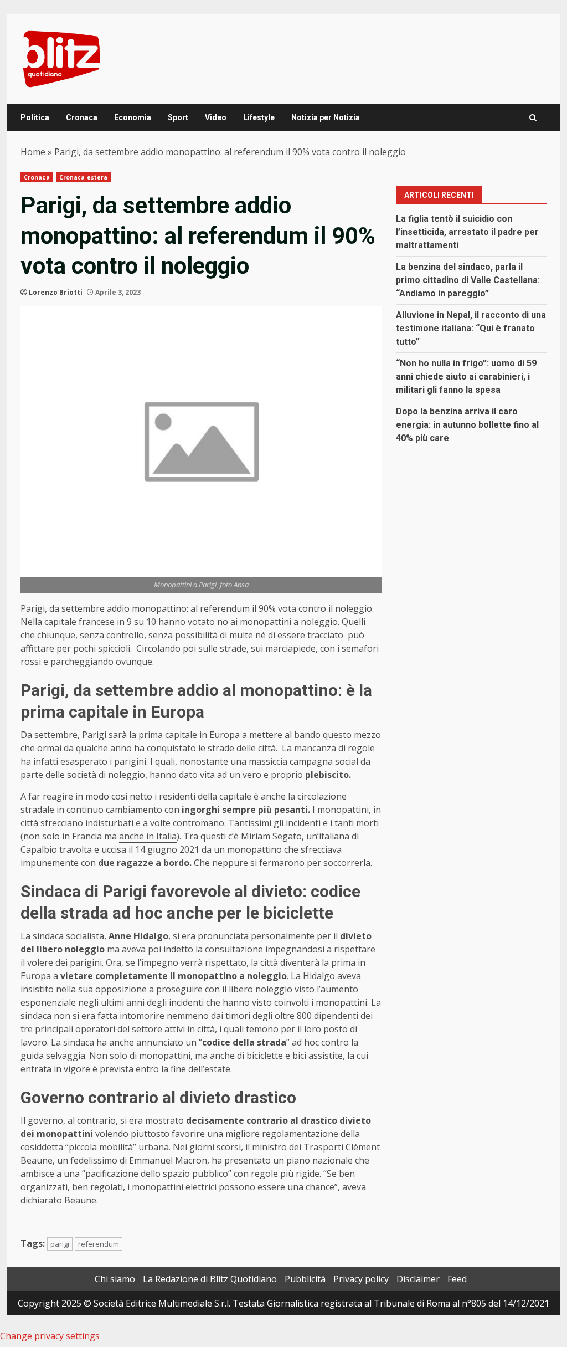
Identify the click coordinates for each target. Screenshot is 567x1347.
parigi (59, 1244)
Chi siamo (115, 1279)
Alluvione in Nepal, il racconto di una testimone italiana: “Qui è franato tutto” (471, 328)
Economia (132, 117)
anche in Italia (148, 836)
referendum (98, 1244)
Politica (34, 117)
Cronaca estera (83, 177)
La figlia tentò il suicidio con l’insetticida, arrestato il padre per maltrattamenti (467, 231)
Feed (457, 1279)
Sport (178, 117)
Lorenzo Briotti (56, 292)
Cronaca (81, 117)
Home (32, 152)
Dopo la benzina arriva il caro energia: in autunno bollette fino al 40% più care (467, 424)
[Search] (533, 118)
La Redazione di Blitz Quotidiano (210, 1279)
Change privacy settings (50, 1336)
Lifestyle (259, 117)
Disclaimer (418, 1279)
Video (215, 117)
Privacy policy (361, 1279)
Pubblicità (305, 1279)
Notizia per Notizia (325, 117)
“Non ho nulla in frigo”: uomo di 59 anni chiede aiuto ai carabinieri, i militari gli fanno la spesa (466, 376)
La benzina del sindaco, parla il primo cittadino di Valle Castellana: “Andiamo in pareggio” (468, 280)
